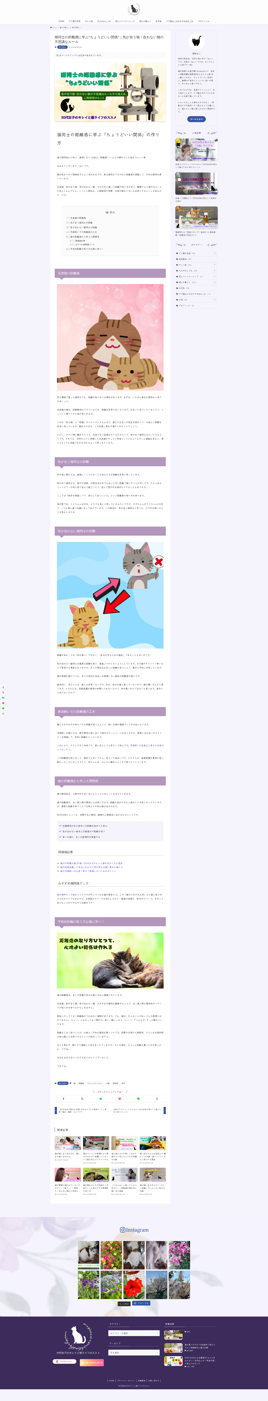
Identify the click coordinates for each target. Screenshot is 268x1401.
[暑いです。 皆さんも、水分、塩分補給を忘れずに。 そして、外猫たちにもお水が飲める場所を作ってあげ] (156, 1255)
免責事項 (141, 1380)
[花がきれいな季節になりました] (134, 1285)
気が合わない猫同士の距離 (83, 227)
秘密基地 (185, 259)
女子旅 (184, 288)
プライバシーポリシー (126, 1380)
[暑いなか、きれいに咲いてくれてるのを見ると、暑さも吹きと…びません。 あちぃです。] (111, 1255)
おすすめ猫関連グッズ (84, 244)
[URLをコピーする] (157, 1098)
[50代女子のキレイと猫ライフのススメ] (134, 9)
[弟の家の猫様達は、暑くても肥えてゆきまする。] (134, 1255)
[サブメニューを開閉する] (215, 253)
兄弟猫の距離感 (78, 217)
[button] (63, 1098)
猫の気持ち (62, 47)
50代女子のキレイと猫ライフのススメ (78, 1352)
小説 (183, 299)
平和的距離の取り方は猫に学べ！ (87, 248)
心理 (107, 1083)
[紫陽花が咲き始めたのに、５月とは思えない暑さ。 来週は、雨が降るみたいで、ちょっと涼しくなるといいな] (111, 1285)
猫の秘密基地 (196, 119)
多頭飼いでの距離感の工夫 (83, 232)
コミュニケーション (95, 1083)
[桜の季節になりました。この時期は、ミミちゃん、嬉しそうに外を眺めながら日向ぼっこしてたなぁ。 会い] (179, 1285)
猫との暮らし (187, 282)
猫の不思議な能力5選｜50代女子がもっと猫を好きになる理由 (91, 863)
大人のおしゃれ (188, 270)
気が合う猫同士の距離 (81, 222)
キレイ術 (185, 264)
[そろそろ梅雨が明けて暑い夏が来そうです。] (179, 1255)
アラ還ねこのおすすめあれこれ (195, 293)
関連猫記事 (80, 240)
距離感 (81, 1083)
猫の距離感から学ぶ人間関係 (84, 236)
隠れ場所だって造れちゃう (70, 894)
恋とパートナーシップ (191, 276)
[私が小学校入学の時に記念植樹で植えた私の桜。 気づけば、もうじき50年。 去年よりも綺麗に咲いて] (156, 1285)
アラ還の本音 (187, 253)
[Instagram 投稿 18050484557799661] (88, 1255)
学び (123, 1083)
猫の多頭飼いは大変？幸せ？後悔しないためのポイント (88, 871)
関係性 (115, 1083)
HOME (111, 1380)
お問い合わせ (153, 1380)
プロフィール (186, 305)
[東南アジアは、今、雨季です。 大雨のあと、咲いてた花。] (88, 1285)
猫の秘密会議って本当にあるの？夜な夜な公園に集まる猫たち (91, 867)
